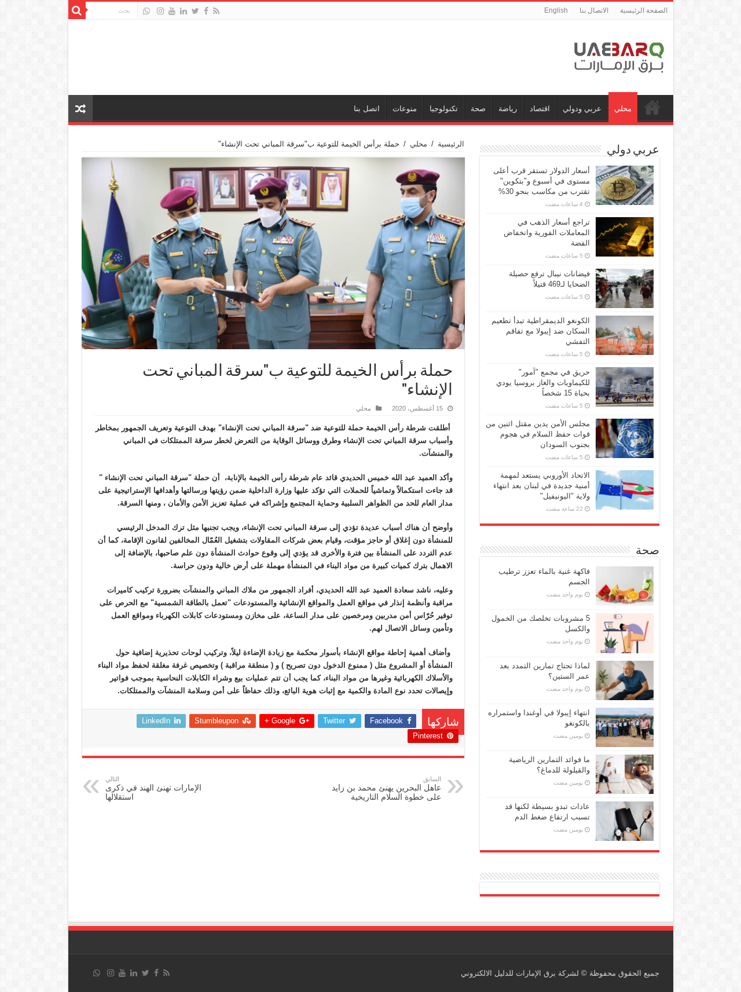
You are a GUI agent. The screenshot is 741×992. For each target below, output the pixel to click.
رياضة (507, 108)
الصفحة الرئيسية (643, 10)
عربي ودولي (582, 108)
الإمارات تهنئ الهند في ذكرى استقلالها (153, 788)
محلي (623, 108)
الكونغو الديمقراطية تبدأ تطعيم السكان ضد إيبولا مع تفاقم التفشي (540, 331)
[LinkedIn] (183, 11)
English (556, 10)
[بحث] (77, 10)
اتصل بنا (367, 108)
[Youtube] (172, 11)
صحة (478, 108)
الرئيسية (451, 144)
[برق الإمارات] (619, 55)
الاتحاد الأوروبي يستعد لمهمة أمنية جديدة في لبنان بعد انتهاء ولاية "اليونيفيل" (541, 485)
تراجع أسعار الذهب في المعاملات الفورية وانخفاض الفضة (547, 232)
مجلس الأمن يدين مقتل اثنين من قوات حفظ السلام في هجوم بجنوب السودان (538, 434)
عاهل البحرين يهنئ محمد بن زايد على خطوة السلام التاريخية (386, 788)
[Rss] (216, 11)
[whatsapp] (146, 11)
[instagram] (160, 11)
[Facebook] (206, 11)
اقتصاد (540, 108)
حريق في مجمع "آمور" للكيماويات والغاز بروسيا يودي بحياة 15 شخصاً (543, 382)
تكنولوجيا (444, 108)
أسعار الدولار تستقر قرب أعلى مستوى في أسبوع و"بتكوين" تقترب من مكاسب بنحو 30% (541, 181)
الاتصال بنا (593, 10)
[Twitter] (195, 11)
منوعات (404, 108)
